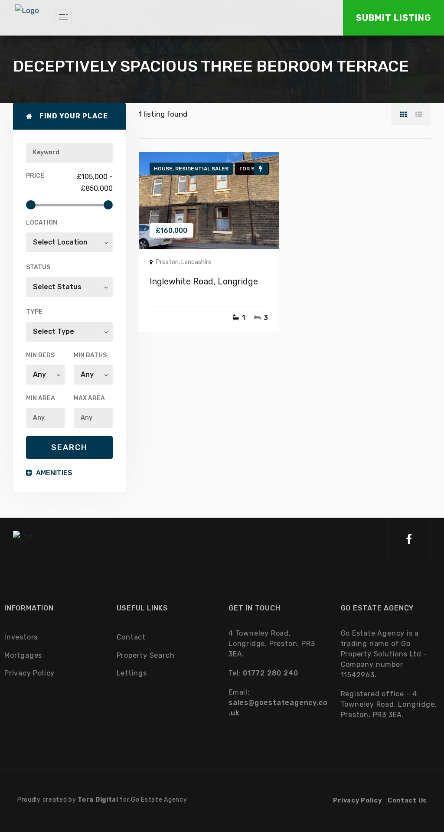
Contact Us (407, 800)
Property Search (146, 655)
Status (38, 267)
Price (35, 175)
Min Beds (40, 355)
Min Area (40, 398)
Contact (131, 637)
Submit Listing (393, 18)
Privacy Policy (29, 673)
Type (34, 312)
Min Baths (90, 355)
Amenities (53, 473)
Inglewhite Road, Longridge (204, 281)
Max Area (89, 398)
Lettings (132, 673)
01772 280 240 (270, 673)
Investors (21, 637)
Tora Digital (98, 799)
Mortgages (23, 655)
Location (41, 222)
